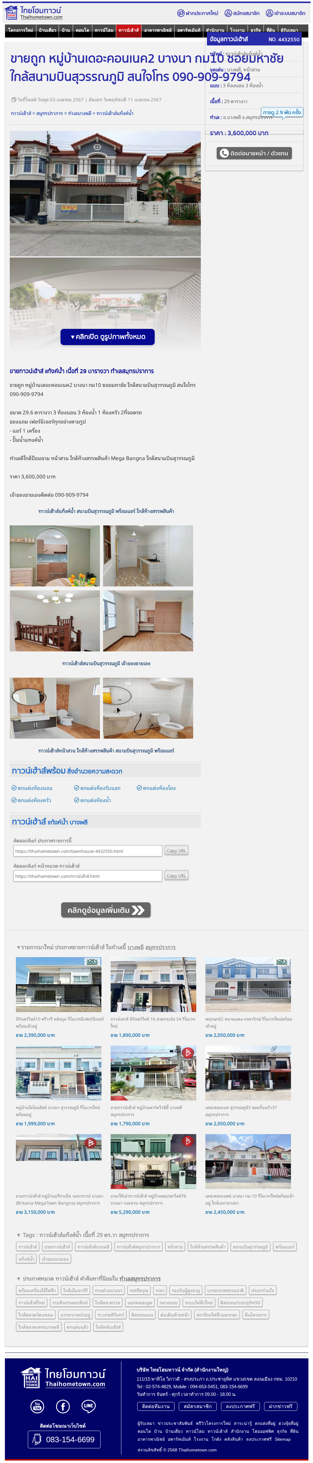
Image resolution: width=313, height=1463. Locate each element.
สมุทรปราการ (49, 113)
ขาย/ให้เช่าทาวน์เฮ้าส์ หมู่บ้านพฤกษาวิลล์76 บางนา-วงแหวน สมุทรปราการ (148, 1199)
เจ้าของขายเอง (25, 494)
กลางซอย (169, 1302)
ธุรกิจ (282, 1431)
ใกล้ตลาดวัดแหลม (35, 1314)
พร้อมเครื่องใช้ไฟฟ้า (37, 1290)
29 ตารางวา (236, 101)
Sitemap (283, 1439)
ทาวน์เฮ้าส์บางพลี (93, 1246)
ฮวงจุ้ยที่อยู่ (288, 1423)
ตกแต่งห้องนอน (35, 788)
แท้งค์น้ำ (26, 1258)
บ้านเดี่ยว (47, 30)
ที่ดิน (294, 1431)
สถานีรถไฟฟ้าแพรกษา (217, 1314)
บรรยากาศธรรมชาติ (225, 1290)
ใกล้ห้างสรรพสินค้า (90, 458)
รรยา (160, 1290)
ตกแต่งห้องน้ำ (95, 800)
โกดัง (216, 1439)
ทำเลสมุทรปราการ (140, 1278)
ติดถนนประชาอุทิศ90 (240, 1302)
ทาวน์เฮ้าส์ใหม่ (31, 1302)
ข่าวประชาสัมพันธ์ (175, 1423)
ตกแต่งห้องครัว (34, 800)
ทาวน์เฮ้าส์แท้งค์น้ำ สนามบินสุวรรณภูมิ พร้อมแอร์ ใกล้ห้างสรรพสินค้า (106, 511)
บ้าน (66, 30)
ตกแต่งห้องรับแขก (100, 788)
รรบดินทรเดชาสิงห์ (70, 1302)
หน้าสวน (251, 69)
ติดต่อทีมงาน (156, 1406)
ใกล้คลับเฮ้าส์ (108, 1326)
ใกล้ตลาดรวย (107, 1302)
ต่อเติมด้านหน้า (174, 1314)
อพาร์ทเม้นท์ (188, 30)
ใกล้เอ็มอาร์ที (75, 1290)
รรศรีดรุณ (139, 1290)
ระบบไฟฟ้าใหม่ (199, 1302)
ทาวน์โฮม (104, 30)
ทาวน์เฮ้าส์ (129, 30)
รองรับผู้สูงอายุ (186, 1290)
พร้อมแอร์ (284, 1246)
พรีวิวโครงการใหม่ (213, 1423)
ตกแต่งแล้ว (77, 1326)
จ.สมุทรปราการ (257, 117)
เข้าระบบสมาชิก (289, 13)
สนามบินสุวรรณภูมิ (250, 1246)
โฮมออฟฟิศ (263, 1431)
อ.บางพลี (232, 117)
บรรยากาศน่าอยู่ (75, 1314)
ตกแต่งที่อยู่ (265, 1423)
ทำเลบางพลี (79, 113)
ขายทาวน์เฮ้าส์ (57, 1246)
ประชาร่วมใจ (262, 1290)
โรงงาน (201, 1439)
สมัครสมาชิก (246, 13)
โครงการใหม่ (20, 30)
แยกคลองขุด (139, 1302)
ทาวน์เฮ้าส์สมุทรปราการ (138, 1246)
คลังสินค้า (233, 1439)
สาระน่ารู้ (243, 1423)
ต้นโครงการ (256, 1314)
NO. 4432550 (284, 40)
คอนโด (82, 30)
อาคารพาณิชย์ (157, 30)
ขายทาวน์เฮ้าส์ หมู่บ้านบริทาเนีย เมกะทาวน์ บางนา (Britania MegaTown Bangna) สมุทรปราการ (59, 1199)
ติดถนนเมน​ (142, 1314)
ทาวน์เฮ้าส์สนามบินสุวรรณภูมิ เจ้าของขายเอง (106, 663)
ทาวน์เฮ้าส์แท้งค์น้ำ (115, 113)
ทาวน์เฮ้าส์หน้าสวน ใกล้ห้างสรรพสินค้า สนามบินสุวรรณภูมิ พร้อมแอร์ (106, 750)
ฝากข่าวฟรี (281, 1406)
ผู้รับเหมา (146, 1423)
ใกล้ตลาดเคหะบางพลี (38, 1326)
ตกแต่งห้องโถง (159, 788)
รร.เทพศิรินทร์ (111, 1314)
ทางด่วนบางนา (108, 1290)
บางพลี (234, 69)
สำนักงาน (240, 1431)
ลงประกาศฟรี (240, 1406)
